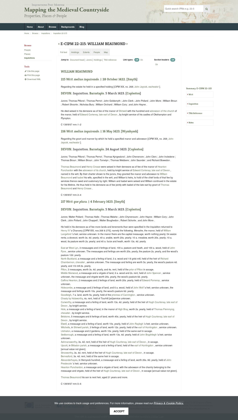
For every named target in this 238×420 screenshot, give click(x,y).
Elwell (64, 323)
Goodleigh (66, 294)
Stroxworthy (67, 352)
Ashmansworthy (69, 341)
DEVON (66, 93)
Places (27, 54)
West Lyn (73, 247)
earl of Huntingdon (148, 327)
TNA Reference (195, 113)
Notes (191, 122)
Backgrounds (67, 26)
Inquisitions (45, 33)
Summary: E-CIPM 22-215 (199, 88)
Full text (63, 52)
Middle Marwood (69, 273)
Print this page (33, 75)
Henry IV (65, 230)
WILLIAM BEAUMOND (77, 71)
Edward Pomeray (151, 280)
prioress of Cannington (124, 294)
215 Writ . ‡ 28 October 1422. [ (94, 79)
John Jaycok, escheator (146, 86)
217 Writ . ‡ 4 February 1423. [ (88, 202)
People (27, 49)
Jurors (89, 59)
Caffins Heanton (69, 280)
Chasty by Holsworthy (72, 298)
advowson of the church (162, 110)
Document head (77, 59)
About (41, 26)
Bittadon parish (79, 345)
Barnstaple (96, 93)
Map (106, 52)
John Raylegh (136, 323)
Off (137, 59)
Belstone (65, 316)
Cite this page (33, 71)
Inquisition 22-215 (60, 33)
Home (30, 26)
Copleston (133, 93)
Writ (191, 94)
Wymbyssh (129, 131)
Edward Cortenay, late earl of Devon (151, 170)
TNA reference (110, 59)
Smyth (132, 79)
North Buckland (69, 258)
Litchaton (65, 331)
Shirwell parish (81, 327)
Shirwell (123, 110)
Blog (81, 26)
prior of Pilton (136, 269)
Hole (63, 309)
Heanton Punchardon (72, 367)
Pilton (64, 269)
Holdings (98, 59)
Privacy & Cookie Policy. (169, 403)
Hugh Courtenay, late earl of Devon (128, 341)
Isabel (80, 177)
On (141, 59)
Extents (86, 52)
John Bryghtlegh (148, 334)
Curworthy (66, 302)
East (63, 247)
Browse (52, 26)
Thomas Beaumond (71, 166)
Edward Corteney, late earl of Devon (99, 114)
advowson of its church (94, 170)
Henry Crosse (93, 166)
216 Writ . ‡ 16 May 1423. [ (91, 131)
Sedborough (67, 334)
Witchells (65, 327)
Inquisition (193, 103)
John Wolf (138, 287)
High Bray (123, 309)
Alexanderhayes (69, 360)
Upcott (64, 345)
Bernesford (66, 356)
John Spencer (154, 273)
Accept (119, 411)
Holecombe (67, 287)
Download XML (34, 79)
